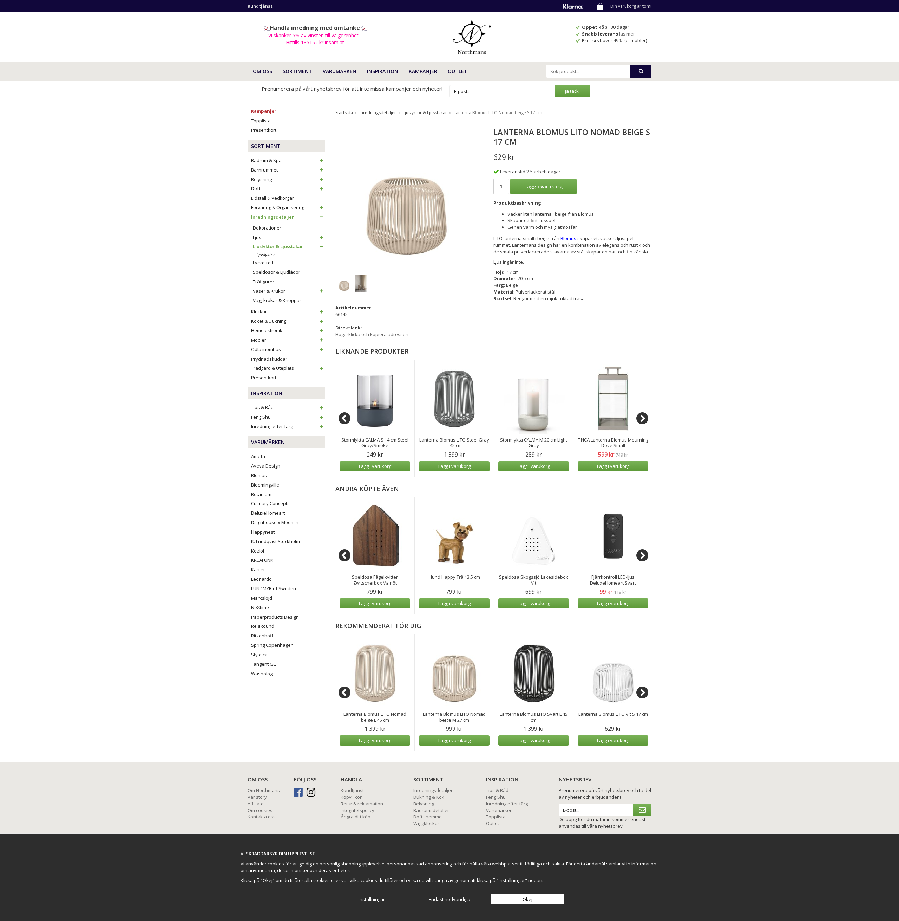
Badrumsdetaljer (431, 810)
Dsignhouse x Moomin (274, 522)
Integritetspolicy (357, 810)
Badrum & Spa (266, 160)
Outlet (457, 71)
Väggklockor (426, 823)
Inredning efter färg (272, 426)
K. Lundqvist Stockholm (275, 541)
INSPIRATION (382, 71)
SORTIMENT (297, 71)
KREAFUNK (262, 560)
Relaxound (262, 626)
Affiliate (256, 803)
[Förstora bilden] (406, 197)
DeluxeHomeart (268, 513)
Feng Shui (261, 417)
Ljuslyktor (265, 254)
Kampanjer (423, 71)
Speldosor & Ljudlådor (276, 272)
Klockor (259, 311)
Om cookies (260, 810)
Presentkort (263, 130)
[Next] (642, 418)
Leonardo (261, 579)
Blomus (259, 475)
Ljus (257, 237)
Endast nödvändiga (449, 899)
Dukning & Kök (428, 797)
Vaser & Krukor (269, 291)
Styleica (259, 654)
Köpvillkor (351, 797)
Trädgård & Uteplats (272, 368)
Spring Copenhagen (272, 645)
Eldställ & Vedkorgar (272, 198)
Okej (527, 899)
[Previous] (344, 418)
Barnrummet (264, 170)
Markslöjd (261, 598)
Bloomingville (265, 485)
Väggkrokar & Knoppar (277, 300)
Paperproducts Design (275, 617)
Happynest (263, 532)
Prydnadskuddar (269, 359)
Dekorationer (267, 228)
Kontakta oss (262, 816)
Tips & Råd (262, 407)
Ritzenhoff (262, 635)
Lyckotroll (263, 262)
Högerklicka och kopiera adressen (371, 334)
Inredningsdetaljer (272, 217)
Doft (255, 188)
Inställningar (372, 899)
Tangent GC (263, 664)
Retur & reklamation (362, 803)
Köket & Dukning (268, 321)
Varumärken (499, 810)
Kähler (258, 569)
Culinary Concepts (270, 503)
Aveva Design (265, 466)
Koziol (257, 551)
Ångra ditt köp (355, 816)
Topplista (261, 120)
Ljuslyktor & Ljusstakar (278, 246)
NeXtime (260, 607)
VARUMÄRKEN (339, 71)
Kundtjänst (352, 790)
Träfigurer (263, 281)
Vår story (257, 797)
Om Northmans (264, 790)
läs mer (627, 34)
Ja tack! (572, 91)
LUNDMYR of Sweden (273, 588)
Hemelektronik (266, 330)
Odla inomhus (266, 349)
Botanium (261, 494)
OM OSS (262, 71)
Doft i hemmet (428, 816)
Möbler (258, 340)
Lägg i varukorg (543, 186)
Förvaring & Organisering (277, 207)
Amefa (258, 456)
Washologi (262, 673)
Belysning (261, 179)
